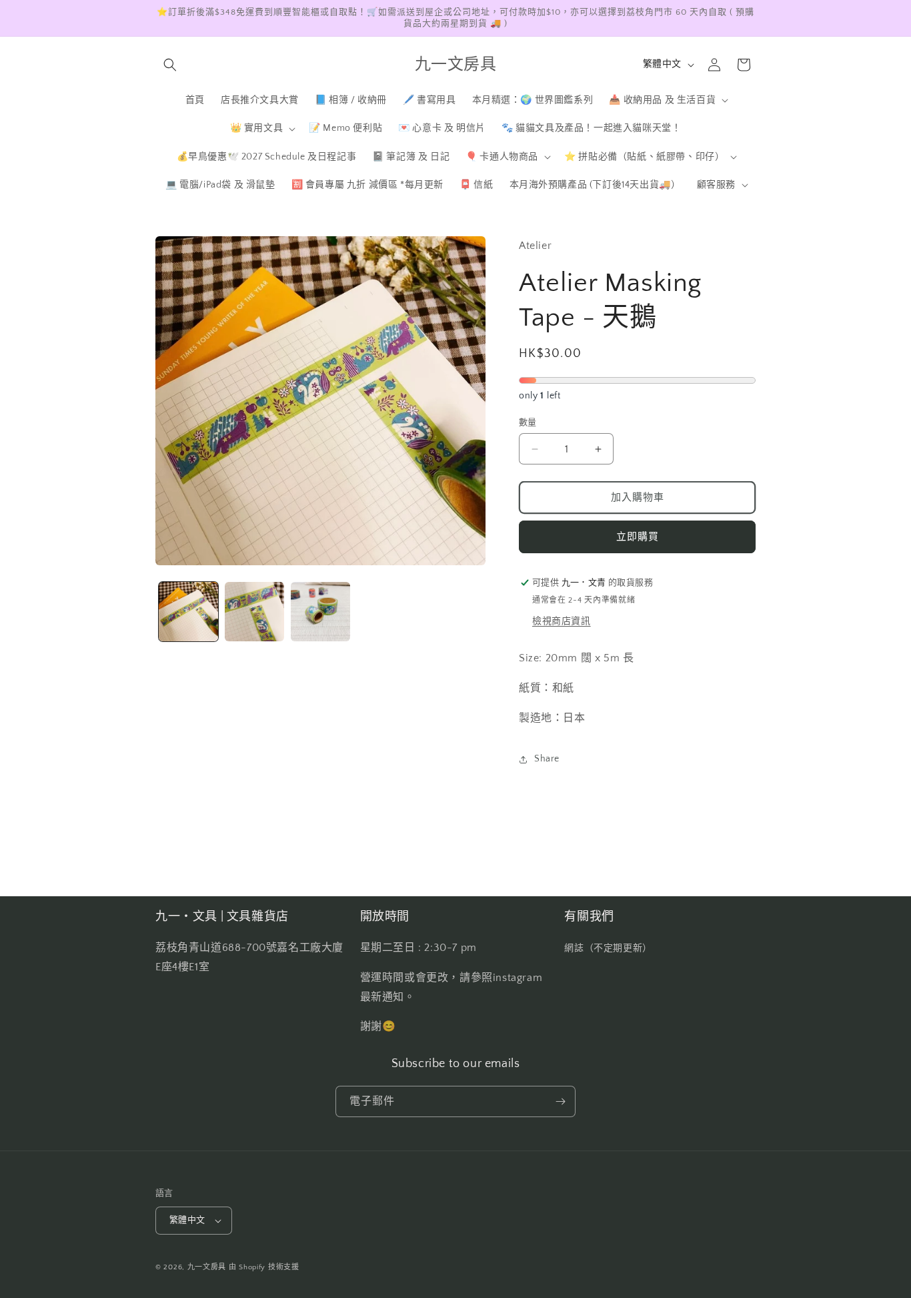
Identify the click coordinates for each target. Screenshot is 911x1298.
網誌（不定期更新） (608, 948)
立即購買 (637, 537)
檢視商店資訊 (561, 621)
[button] (170, 64)
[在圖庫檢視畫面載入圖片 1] (188, 611)
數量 (528, 422)
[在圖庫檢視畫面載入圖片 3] (320, 611)
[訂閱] (560, 1101)
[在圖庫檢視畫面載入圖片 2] (254, 611)
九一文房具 (207, 1267)
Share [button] (547, 758)
